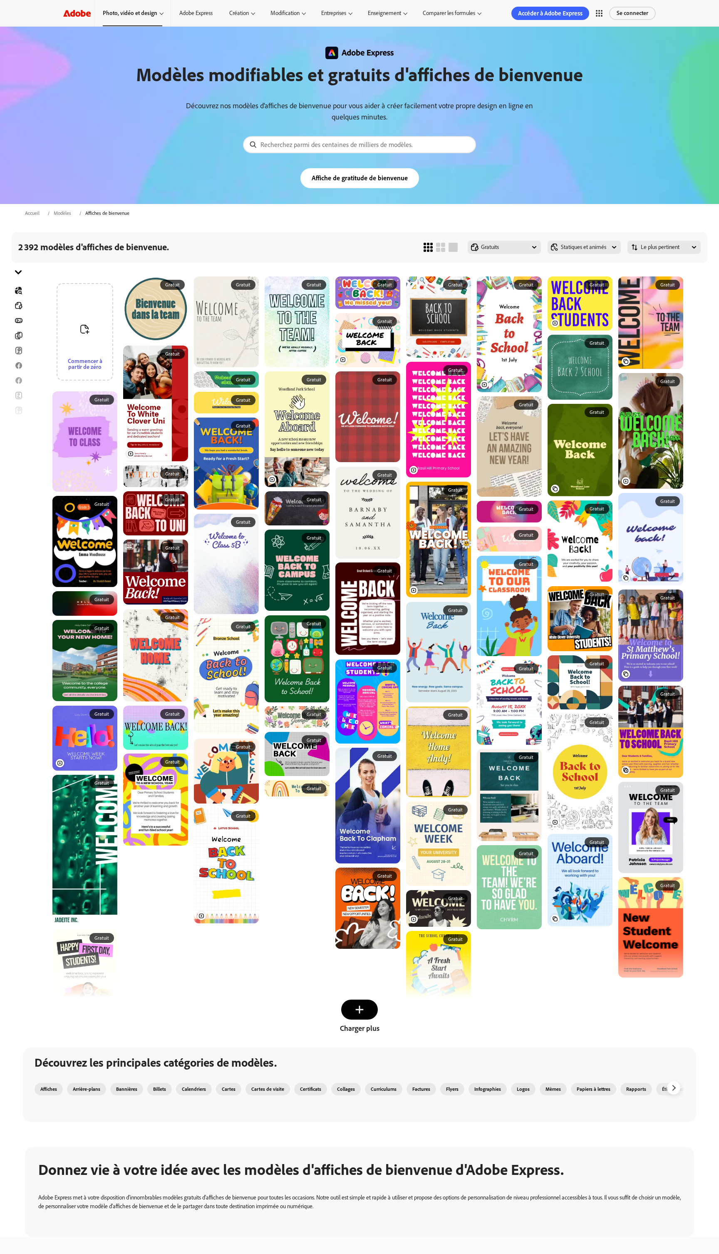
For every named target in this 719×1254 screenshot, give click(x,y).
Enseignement (384, 13)
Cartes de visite (267, 1089)
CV (18, 500)
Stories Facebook (18, 381)
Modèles (62, 213)
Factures (421, 1089)
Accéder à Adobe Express (550, 13)
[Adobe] (77, 13)
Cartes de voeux (18, 411)
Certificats (310, 1089)
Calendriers (194, 1089)
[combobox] (359, 144)
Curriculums (384, 1089)
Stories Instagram (18, 425)
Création (239, 13)
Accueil (32, 213)
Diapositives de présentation (18, 485)
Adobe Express (196, 13)
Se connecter (632, 13)
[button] (599, 13)
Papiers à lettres (593, 1089)
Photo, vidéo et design (130, 13)
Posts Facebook (18, 366)
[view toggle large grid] (453, 247)
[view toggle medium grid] (440, 247)
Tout (18, 306)
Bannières (18, 321)
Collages (346, 1089)
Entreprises (333, 13)
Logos (18, 455)
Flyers (18, 396)
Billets (159, 1089)
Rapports (636, 1089)
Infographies (487, 1089)
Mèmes (553, 1089)
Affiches (18, 470)
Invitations (18, 440)
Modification (285, 13)
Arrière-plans (86, 1089)
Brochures (18, 336)
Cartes (18, 351)
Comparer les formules (449, 13)
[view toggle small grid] (428, 247)
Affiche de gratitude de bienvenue (360, 178)
